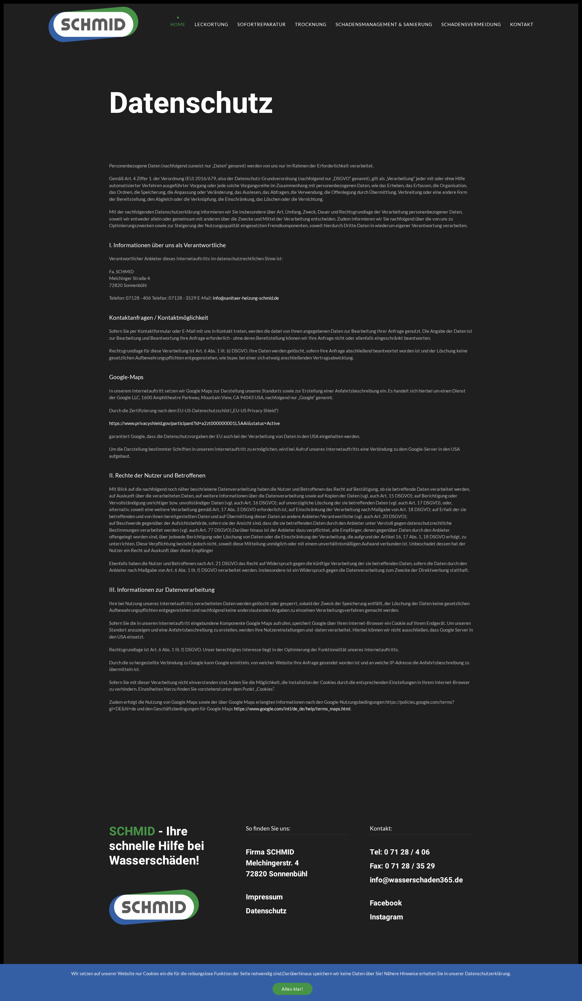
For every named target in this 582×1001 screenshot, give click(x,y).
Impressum (264, 897)
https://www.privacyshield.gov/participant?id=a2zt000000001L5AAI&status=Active (194, 423)
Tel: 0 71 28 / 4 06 (400, 852)
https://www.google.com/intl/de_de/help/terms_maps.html (292, 708)
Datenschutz (266, 911)
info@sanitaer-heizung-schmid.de (246, 298)
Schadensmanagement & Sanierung (384, 24)
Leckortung (211, 24)
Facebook (386, 903)
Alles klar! (292, 989)
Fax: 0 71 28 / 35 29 (402, 866)
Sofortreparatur (261, 24)
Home (178, 24)
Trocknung (310, 24)
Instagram (386, 917)
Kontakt (522, 24)
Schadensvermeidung (471, 24)
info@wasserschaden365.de (416, 880)
